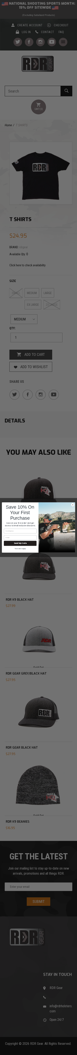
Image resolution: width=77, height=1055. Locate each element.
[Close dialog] (72, 504)
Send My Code (20, 543)
